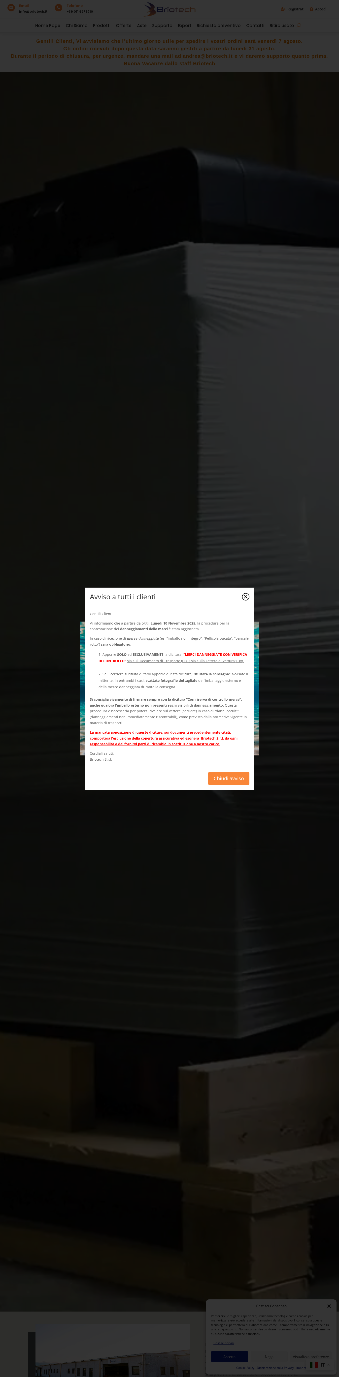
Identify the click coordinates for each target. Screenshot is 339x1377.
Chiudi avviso (229, 778)
